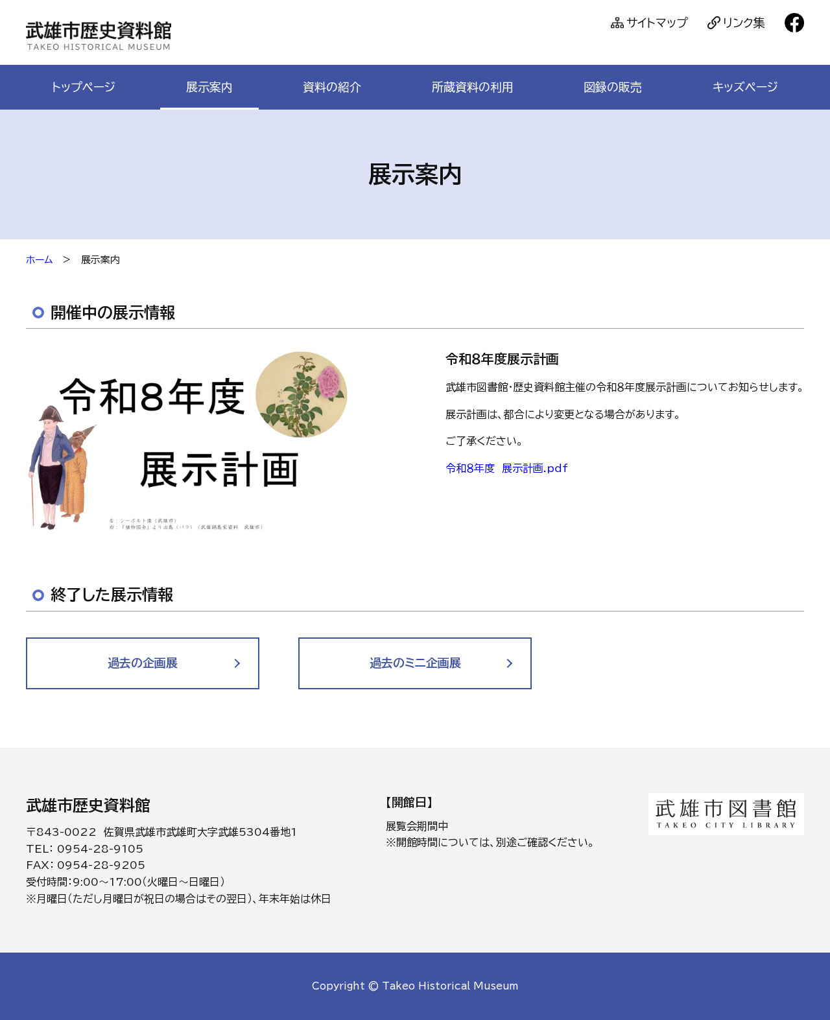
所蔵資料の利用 (473, 87)
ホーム (39, 260)
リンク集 (744, 23)
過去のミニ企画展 (415, 663)
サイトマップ (657, 23)
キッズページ (745, 87)
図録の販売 (613, 87)
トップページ (83, 87)
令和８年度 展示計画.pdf (506, 468)
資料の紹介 (332, 87)
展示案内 (209, 87)
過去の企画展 (143, 663)
